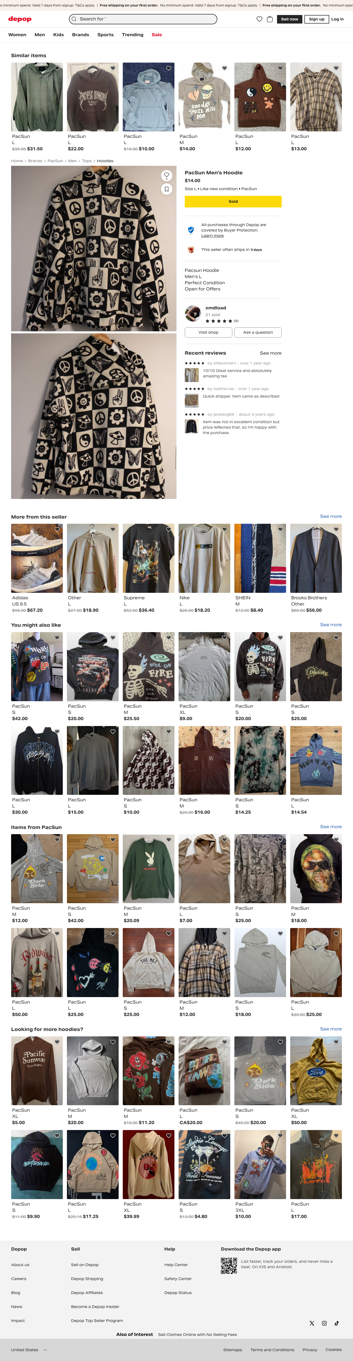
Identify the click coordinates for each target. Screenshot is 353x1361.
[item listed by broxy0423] (148, 962)
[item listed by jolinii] (148, 760)
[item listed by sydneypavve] (37, 760)
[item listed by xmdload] (37, 558)
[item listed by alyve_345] (37, 1070)
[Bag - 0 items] (270, 19)
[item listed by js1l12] (204, 760)
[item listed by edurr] (37, 1164)
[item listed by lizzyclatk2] (260, 666)
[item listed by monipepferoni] (204, 868)
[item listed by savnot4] (148, 1070)
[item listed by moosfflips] (316, 760)
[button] (243, 321)
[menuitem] (17, 35)
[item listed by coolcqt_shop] (316, 1164)
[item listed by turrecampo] (316, 868)
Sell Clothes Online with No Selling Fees (197, 1334)
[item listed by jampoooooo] (260, 1070)
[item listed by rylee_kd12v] (204, 1164)
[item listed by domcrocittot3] (260, 1164)
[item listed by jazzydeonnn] (93, 760)
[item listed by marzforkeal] (260, 760)
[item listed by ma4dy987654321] (37, 962)
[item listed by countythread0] (148, 868)
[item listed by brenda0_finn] (93, 868)
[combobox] (143, 19)
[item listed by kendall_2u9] (93, 962)
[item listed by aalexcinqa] (148, 666)
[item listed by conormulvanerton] (204, 962)
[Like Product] (57, 68)
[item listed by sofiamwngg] (316, 1070)
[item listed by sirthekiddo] (37, 666)
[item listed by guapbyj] (93, 1164)
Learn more (212, 235)
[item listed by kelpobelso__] (204, 666)
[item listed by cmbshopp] (316, 962)
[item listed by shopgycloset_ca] (93, 666)
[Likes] (259, 19)
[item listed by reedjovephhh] (204, 1070)
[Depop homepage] (20, 19)
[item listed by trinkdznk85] (316, 666)
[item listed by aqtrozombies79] (148, 1164)
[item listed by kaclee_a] (260, 868)
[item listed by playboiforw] (37, 868)
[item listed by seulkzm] (260, 962)
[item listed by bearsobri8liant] (93, 1070)
